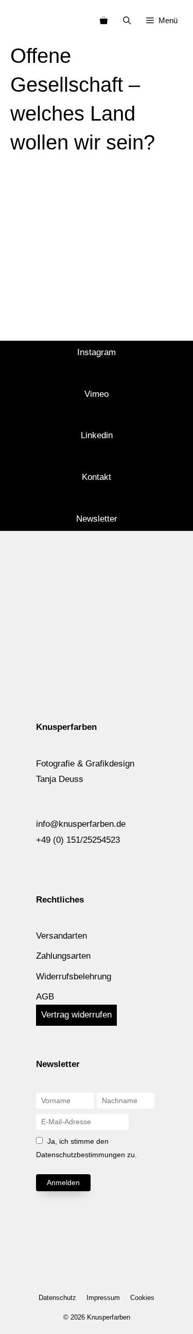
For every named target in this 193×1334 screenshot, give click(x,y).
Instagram (96, 352)
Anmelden (63, 1182)
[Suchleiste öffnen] (126, 20)
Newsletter (96, 519)
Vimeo (96, 394)
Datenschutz (57, 1298)
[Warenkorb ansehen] (103, 20)
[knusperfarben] (25, 20)
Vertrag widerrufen (76, 1015)
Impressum (103, 1298)
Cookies (142, 1298)
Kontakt (96, 477)
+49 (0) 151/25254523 (78, 840)
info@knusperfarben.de (81, 824)
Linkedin (97, 435)
